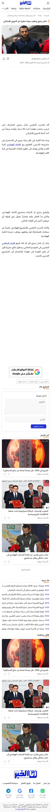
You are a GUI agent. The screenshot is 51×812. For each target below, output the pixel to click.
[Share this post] (4, 59)
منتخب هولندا (22, 381)
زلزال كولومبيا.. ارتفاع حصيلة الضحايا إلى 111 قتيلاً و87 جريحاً (23, 598)
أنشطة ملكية (24, 8)
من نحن (46, 783)
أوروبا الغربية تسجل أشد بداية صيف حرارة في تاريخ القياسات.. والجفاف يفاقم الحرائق (23, 603)
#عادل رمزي (44, 381)
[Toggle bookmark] (8, 59)
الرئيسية (46, 8)
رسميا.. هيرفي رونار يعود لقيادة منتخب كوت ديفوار (23, 620)
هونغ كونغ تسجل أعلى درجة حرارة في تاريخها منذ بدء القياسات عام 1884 (23, 611)
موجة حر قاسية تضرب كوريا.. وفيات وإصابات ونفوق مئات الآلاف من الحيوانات (23, 629)
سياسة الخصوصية (10, 783)
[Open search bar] (3, 3)
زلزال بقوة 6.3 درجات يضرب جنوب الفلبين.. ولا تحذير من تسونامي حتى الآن (23, 616)
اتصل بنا (36, 783)
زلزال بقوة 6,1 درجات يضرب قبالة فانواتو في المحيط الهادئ (23, 594)
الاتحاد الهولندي (14, 144)
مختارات (36, 8)
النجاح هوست (20, 809)
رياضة (13, 8)
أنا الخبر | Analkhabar (40, 59)
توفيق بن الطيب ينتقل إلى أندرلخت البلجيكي (26, 590)
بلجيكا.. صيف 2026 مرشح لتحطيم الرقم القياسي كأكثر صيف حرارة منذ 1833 (23, 586)
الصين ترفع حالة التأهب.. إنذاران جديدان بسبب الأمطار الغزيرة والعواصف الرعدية (23, 624)
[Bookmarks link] (48, 3)
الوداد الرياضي (9, 243)
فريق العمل (25, 783)
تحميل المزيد (25, 570)
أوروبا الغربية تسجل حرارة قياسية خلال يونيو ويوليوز (23, 607)
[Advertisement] (25, 96)
